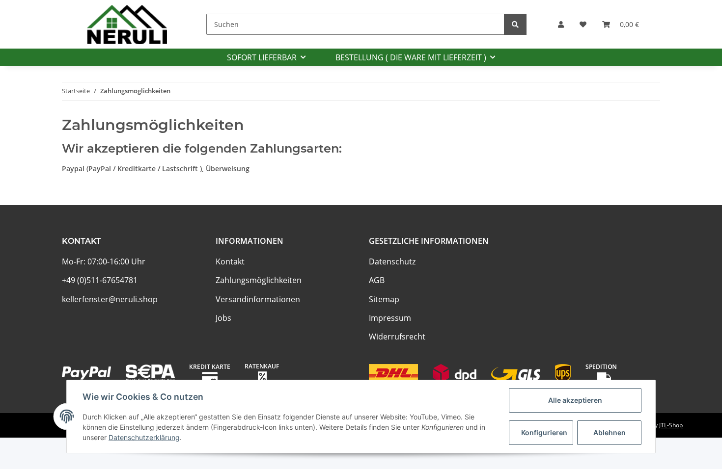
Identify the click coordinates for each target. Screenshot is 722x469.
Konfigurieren (544, 432)
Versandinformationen (258, 299)
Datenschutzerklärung (144, 437)
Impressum (390, 318)
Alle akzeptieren (575, 400)
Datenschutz (392, 261)
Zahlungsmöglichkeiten (259, 280)
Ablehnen (609, 432)
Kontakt (230, 261)
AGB (377, 280)
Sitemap (384, 299)
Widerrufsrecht (397, 336)
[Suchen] (515, 24)
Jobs (223, 318)
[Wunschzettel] (583, 24)
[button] (561, 24)
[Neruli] (127, 24)
